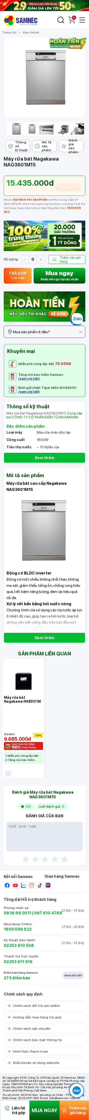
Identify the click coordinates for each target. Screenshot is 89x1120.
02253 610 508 (19, 945)
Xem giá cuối (68, 187)
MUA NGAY (45, 1110)
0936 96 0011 (17, 913)
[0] (71, 22)
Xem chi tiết (73, 975)
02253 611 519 (18, 961)
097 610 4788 (48, 913)
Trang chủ (9, 32)
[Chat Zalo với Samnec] (76, 1090)
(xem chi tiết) (29, 378)
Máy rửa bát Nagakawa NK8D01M (22, 699)
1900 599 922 (18, 929)
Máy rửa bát (31, 32)
